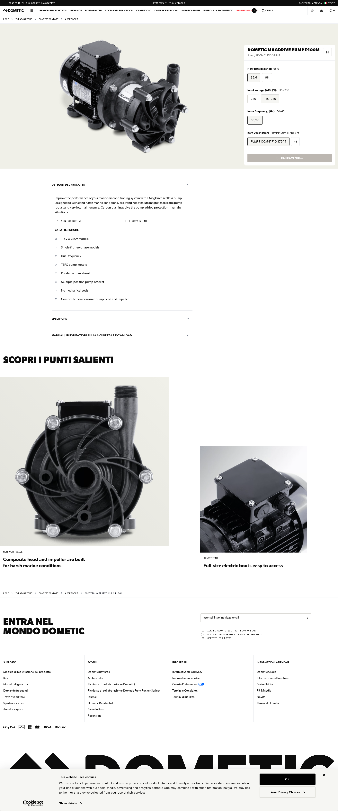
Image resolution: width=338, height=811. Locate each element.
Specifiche (59, 318)
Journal (92, 697)
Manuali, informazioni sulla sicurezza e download (92, 335)
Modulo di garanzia (15, 684)
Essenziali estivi (247, 10)
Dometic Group (279, 672)
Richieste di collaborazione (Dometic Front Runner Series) (124, 690)
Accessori (71, 19)
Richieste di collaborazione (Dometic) (111, 684)
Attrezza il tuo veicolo (169, 3)
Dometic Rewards (99, 672)
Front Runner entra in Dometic (29, 3)
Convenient (139, 221)
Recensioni (95, 715)
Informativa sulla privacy (187, 672)
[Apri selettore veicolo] (312, 10)
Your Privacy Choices (285, 792)
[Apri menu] (31, 10)
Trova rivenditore (14, 697)
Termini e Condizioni (185, 690)
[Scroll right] (254, 10)
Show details (68, 803)
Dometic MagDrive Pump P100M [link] (103, 593)
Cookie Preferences (184, 684)
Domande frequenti (15, 690)
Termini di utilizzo (183, 697)
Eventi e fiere (96, 709)
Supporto (305, 3)
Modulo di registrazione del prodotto (27, 672)
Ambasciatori (96, 678)
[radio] (253, 77)
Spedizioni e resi (13, 703)
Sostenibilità (265, 684)
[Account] (321, 10)
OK (287, 779)
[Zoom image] (124, 96)
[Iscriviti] (307, 617)
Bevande (76, 10)
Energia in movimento (218, 10)
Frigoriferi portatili (53, 10)
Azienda (317, 3)
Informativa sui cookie (186, 678)
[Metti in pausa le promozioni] (5, 3)
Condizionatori (48, 19)
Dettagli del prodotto (68, 184)
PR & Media (276, 690)
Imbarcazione (191, 10)
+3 (295, 141)
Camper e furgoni (166, 10)
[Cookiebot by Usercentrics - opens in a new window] (33, 803)
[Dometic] (13, 10)
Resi (5, 678)
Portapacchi (93, 10)
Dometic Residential (113, 703)
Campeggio (143, 10)
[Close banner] (324, 775)
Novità (273, 697)
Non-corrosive (71, 221)
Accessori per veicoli (119, 10)
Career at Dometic (280, 703)
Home (6, 19)
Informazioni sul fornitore (273, 678)
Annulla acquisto (13, 709)
